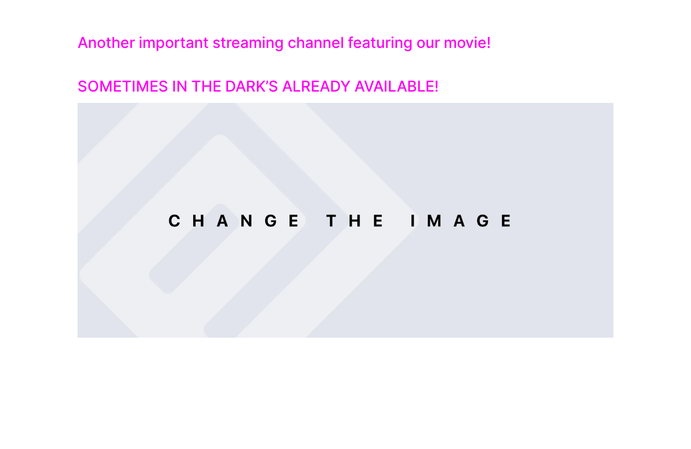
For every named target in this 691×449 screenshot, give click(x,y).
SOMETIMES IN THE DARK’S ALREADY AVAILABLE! (258, 86)
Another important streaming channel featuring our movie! (284, 42)
